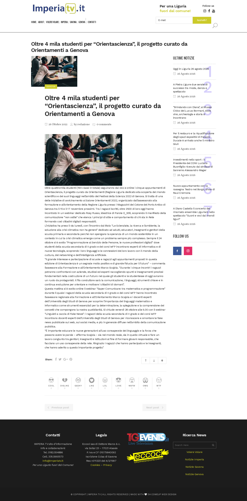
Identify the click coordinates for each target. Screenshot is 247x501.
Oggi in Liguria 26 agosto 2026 (191, 68)
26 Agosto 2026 (186, 74)
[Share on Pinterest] (70, 359)
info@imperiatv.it (53, 460)
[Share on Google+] (65, 359)
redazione (83, 124)
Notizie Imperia (194, 459)
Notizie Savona (194, 466)
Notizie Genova (194, 474)
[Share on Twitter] (60, 359)
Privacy (107, 465)
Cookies (95, 465)
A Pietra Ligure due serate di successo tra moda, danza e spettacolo (190, 88)
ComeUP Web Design (163, 494)
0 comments (104, 124)
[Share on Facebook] (56, 359)
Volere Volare (194, 452)
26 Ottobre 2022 (57, 124)
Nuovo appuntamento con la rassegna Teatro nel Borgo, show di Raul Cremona (194, 189)
